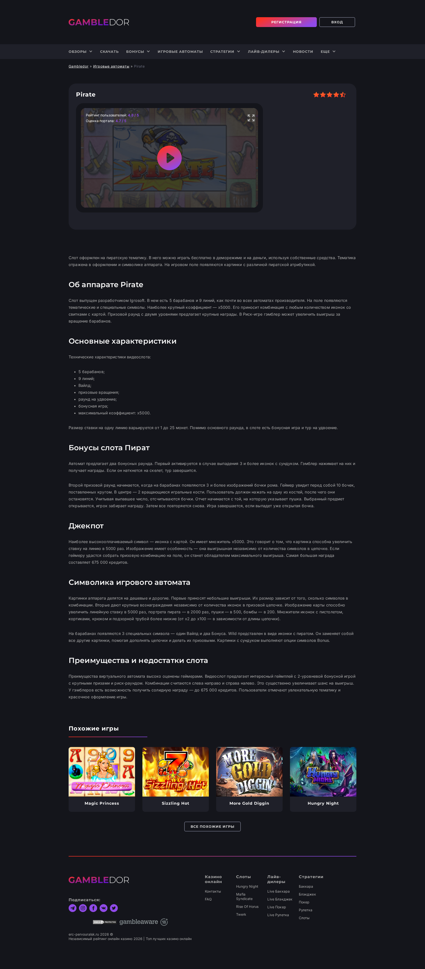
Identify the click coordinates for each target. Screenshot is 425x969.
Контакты (213, 891)
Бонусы (135, 51)
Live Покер (276, 907)
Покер (304, 902)
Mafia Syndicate (244, 896)
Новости (303, 51)
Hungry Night (247, 886)
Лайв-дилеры (263, 51)
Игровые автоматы (180, 51)
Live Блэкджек (279, 899)
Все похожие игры (212, 826)
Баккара (306, 886)
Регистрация (286, 22)
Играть (102, 772)
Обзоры (78, 51)
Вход (337, 22)
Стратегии (222, 51)
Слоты (304, 918)
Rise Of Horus (247, 906)
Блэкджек (307, 894)
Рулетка (306, 910)
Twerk (241, 914)
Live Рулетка (278, 915)
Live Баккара (278, 891)
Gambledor (79, 66)
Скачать (109, 51)
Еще (325, 51)
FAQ (208, 899)
